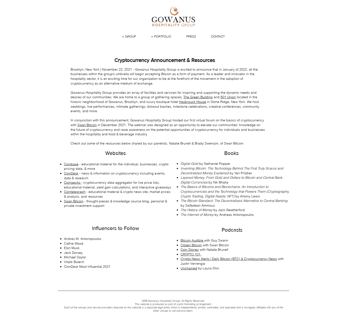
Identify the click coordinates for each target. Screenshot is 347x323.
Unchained (189, 268)
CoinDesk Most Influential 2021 (87, 266)
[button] (129, 36)
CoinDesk (71, 173)
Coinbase (71, 164)
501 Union (228, 97)
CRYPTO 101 (191, 254)
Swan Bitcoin (73, 201)
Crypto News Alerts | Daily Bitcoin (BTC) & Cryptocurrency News (229, 259)
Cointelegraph (74, 192)
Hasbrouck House (192, 102)
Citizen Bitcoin (191, 245)
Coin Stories (190, 249)
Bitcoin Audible (192, 240)
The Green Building (198, 97)
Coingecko (72, 182)
